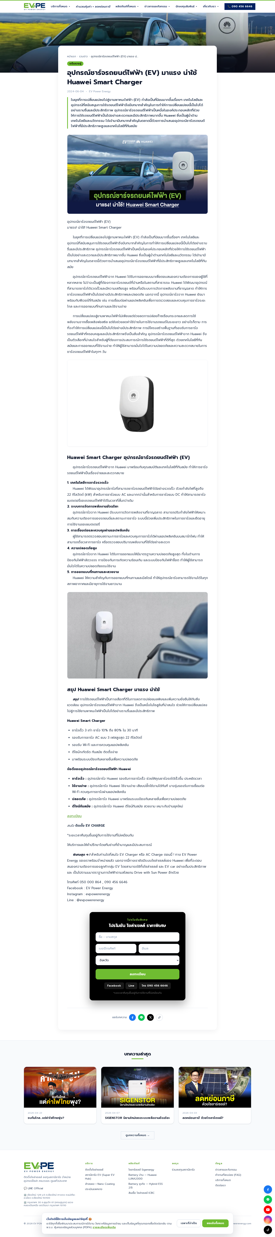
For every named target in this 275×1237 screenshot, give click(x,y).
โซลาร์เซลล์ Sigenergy (141, 1170)
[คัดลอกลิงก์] (159, 1017)
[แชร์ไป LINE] (141, 1017)
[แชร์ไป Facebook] (132, 1017)
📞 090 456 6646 (239, 6)
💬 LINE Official (33, 1188)
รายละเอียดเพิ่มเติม (104, 1227)
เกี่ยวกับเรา (209, 6)
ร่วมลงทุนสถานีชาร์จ (183, 1170)
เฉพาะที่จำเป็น (189, 1223)
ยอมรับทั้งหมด (215, 1223)
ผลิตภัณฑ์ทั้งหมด (126, 6)
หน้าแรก (71, 56)
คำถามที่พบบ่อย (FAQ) (228, 1175)
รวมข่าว (83, 56)
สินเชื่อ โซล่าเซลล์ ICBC (142, 1193)
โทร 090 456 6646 (155, 986)
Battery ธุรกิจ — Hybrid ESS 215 (146, 1186)
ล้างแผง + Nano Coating (100, 1184)
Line (131, 986)
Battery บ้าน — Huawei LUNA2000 (143, 1177)
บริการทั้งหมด (59, 6)
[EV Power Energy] (35, 6)
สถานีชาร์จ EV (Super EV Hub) (99, 1177)
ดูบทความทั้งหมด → (138, 1135)
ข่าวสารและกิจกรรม (155, 6)
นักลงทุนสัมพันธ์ (185, 6)
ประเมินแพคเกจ (93, 1189)
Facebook (114, 986)
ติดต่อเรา (220, 1185)
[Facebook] (268, 1189)
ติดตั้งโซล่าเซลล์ (94, 1170)
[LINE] (268, 1199)
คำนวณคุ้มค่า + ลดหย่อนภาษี (93, 7)
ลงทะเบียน (74, 816)
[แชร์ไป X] (150, 1017)
